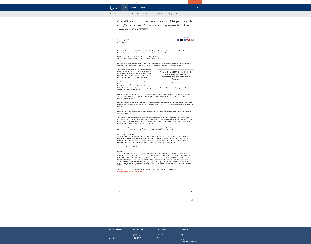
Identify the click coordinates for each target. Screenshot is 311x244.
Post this (176, 82)
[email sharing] (192, 40)
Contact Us (112, 236)
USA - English (143, 29)
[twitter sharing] (181, 40)
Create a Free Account (194, 2)
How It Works (121, 2)
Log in (181, 234)
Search (197, 7)
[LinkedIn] (114, 238)
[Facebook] (112, 238)
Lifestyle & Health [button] (147, 14)
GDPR (185, 2)
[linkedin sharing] (185, 40)
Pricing (135, 2)
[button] (155, 190)
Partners (135, 234)
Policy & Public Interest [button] (160, 14)
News (124, 7)
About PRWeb (136, 233)
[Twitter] (110, 238)
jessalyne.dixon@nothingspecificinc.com (130, 171)
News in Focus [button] (114, 14)
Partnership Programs (138, 235)
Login (181, 2)
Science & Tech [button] (136, 14)
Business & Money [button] (125, 14)
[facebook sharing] (178, 40)
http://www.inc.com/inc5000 (141, 165)
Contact (142, 7)
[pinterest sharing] (188, 40)
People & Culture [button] (174, 14)
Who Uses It (129, 2)
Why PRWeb (113, 2)
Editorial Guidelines (137, 237)
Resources (133, 7)
